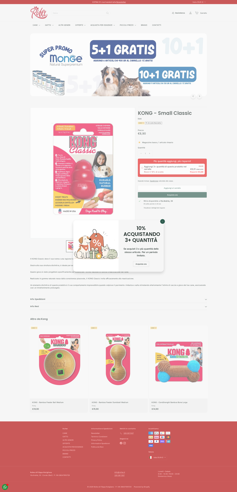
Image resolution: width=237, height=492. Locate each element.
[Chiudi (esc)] (162, 221)
